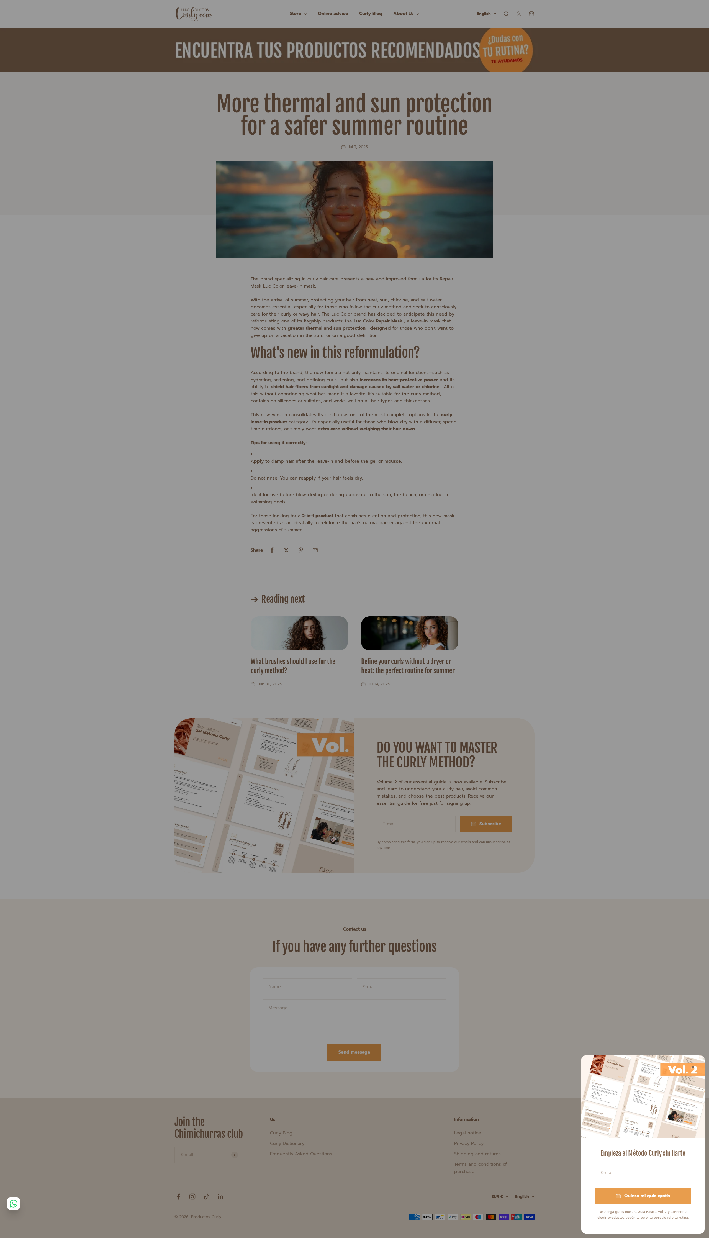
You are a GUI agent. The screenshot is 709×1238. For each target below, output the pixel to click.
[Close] (693, 1067)
